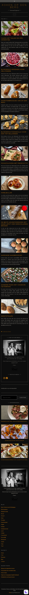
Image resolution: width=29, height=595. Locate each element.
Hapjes (2, 524)
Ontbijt (2, 533)
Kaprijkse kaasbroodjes (11, 255)
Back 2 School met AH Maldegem (8, 507)
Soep (2, 543)
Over (2, 555)
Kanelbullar (6, 193)
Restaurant (3, 539)
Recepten (3, 557)
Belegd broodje (4, 511)
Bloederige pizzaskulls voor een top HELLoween (13, 133)
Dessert (3, 515)
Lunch (2, 531)
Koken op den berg (14, 6)
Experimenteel (4, 522)
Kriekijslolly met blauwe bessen (8, 577)
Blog (2, 559)
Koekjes (3, 526)
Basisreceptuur (4, 509)
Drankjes (3, 520)
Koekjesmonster (4, 528)
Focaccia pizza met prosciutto (14, 163)
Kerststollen (7, 316)
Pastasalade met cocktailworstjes (8, 570)
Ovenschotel (4, 535)
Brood (2, 513)
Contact (3, 561)
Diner (2, 518)
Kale (10, 592)
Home (2, 552)
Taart (2, 546)
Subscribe (23, 397)
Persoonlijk (3, 537)
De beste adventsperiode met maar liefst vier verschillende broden (14, 224)
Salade (2, 541)
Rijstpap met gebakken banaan (7, 568)
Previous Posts (7, 331)
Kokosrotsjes (4, 572)
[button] (26, 592)
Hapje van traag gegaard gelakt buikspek (10, 574)
